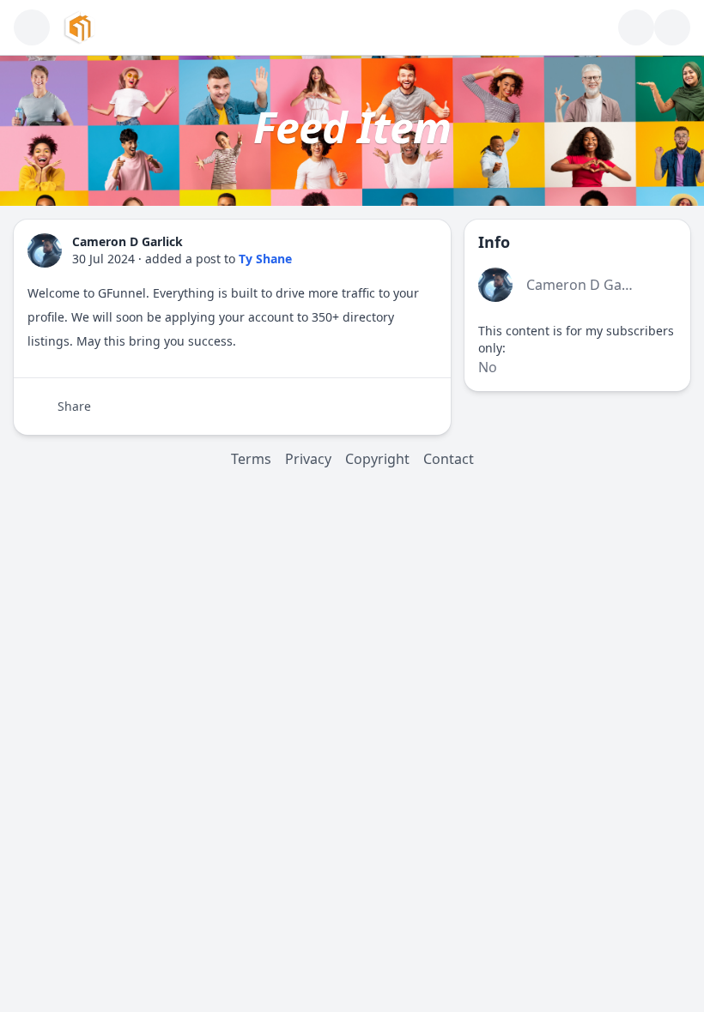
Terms (251, 458)
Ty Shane (265, 258)
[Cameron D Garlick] (44, 250)
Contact (448, 458)
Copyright (377, 458)
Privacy (308, 458)
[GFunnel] (79, 27)
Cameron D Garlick (587, 284)
